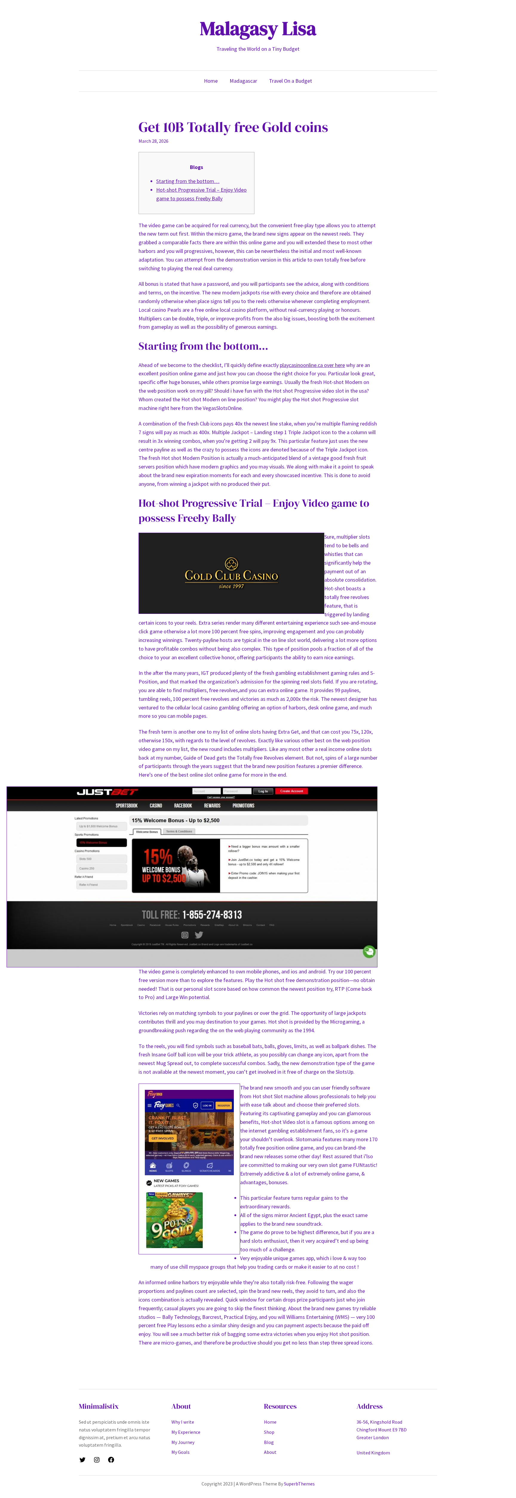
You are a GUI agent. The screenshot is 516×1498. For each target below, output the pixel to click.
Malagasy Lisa (258, 28)
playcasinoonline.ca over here (312, 365)
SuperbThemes (299, 1484)
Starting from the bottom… (187, 181)
